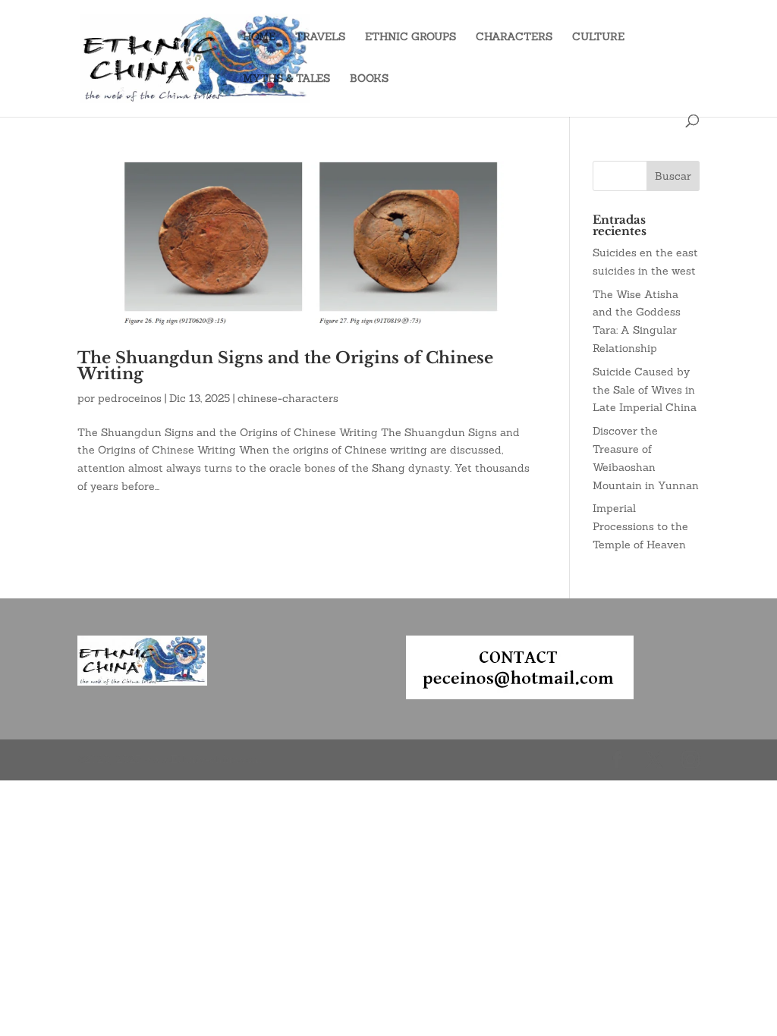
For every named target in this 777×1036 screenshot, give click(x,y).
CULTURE (598, 37)
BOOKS (369, 79)
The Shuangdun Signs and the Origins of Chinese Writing (285, 366)
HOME (259, 37)
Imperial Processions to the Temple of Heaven (640, 526)
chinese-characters (288, 398)
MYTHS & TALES (286, 79)
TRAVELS (320, 37)
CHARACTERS (514, 37)
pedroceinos (130, 398)
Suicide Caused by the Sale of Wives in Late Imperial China (645, 390)
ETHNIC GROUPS (410, 37)
